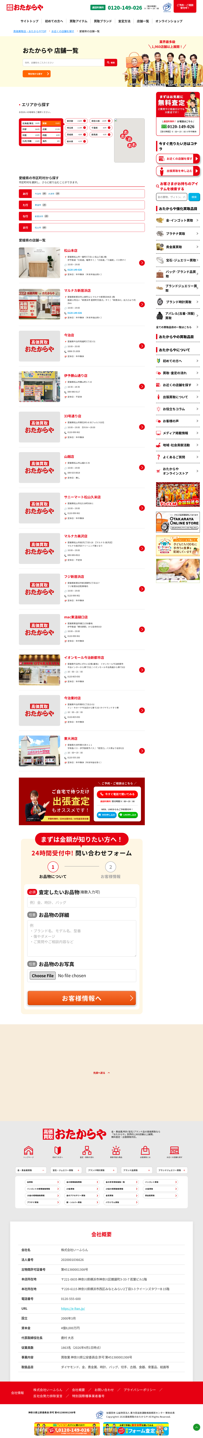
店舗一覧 (143, 21)
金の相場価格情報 (74, 1182)
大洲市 (53, 193)
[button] (129, 139)
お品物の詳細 (49, 914)
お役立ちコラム (174, 409)
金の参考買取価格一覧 (115, 1182)
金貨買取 (109, 1195)
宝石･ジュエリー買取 (181, 260)
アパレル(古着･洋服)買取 (180, 315)
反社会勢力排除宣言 (48, 1396)
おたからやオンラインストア (175, 471)
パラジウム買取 (112, 1202)
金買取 (30, 1182)
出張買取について (175, 397)
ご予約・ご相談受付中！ (185, 6)
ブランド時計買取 (178, 302)
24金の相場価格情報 (114, 1189)
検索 (113, 62)
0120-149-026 (125, 7)
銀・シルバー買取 (74, 1202)
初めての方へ (54, 21)
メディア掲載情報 (175, 433)
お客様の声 (171, 421)
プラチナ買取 (175, 233)
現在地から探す (35, 73)
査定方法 (124, 21)
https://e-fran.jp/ (73, 1308)
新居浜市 (41, 216)
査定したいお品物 (64, 892)
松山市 (40, 227)
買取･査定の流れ (175, 373)
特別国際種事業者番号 (88, 1396)
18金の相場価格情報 (36, 1195)
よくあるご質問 (174, 457)
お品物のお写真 (51, 964)
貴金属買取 (174, 246)
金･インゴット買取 (179, 220)
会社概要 (78, 1390)
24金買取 (70, 1189)
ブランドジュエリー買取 (181, 288)
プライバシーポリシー (140, 1390)
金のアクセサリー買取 (75, 1195)
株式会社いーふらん (47, 1390)
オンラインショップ (169, 21)
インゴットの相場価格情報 (38, 1189)
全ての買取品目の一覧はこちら (174, 327)
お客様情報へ (82, 997)
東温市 (40, 204)
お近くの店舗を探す (179, 159)
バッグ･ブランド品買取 (181, 273)
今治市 (40, 193)
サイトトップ (29, 21)
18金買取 (149, 1189)
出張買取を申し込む (179, 171)
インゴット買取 (151, 1182)
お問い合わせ (104, 1390)
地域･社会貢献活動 (176, 445)
